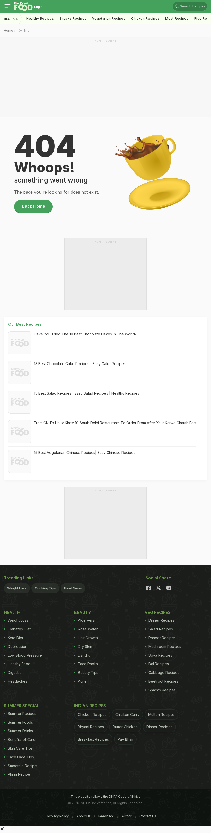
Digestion (16, 672)
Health (12, 612)
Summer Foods (20, 722)
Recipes (11, 19)
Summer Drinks (20, 730)
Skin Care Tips (20, 748)
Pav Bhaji (125, 739)
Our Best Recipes (25, 324)
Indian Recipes (90, 705)
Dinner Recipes (161, 620)
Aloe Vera (86, 620)
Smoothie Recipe (22, 765)
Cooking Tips (45, 588)
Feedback (106, 816)
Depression (17, 646)
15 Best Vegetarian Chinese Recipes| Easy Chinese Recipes (84, 452)
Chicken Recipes (145, 18)
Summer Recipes (22, 713)
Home (8, 30)
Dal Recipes (158, 664)
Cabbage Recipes (163, 672)
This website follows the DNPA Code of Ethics (105, 797)
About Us (83, 816)
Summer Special (21, 705)
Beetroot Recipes (163, 681)
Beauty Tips (88, 672)
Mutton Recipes (161, 714)
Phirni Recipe (19, 774)
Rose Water (88, 629)
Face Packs (88, 664)
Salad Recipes (160, 629)
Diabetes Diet (19, 629)
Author (126, 816)
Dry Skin (85, 646)
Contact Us (147, 816)
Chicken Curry (127, 714)
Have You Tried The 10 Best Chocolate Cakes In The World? (85, 334)
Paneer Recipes (162, 638)
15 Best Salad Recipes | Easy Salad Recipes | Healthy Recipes (86, 393)
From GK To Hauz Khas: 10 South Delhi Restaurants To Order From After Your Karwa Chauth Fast (115, 423)
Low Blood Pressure (25, 655)
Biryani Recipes (91, 727)
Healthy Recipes (40, 18)
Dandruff (85, 655)
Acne (82, 681)
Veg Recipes (158, 612)
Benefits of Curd (22, 739)
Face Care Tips (21, 757)
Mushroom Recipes (164, 646)
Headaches (17, 681)
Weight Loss (17, 588)
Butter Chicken (125, 727)
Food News (73, 588)
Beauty (82, 612)
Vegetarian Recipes (109, 18)
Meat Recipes (176, 18)
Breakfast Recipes (93, 739)
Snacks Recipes (72, 18)
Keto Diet (15, 638)
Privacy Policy (58, 816)
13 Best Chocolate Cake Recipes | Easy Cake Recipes (80, 363)
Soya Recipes (160, 655)
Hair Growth (88, 638)
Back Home (33, 206)
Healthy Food (19, 664)
